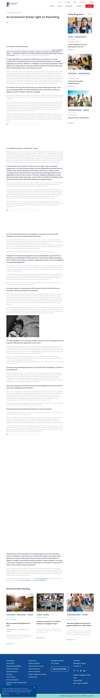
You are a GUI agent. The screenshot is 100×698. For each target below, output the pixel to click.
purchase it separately (39, 580)
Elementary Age (21, 614)
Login (74, 2)
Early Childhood (72, 73)
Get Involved (10, 677)
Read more (70, 49)
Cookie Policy (12, 693)
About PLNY (10, 663)
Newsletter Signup (79, 663)
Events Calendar (34, 672)
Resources (69, 6)
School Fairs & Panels (36, 666)
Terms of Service (12, 680)
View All (90, 14)
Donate (91, 2)
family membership (24, 580)
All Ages (71, 37)
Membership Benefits (13, 666)
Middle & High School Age (75, 110)
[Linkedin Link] (68, 2)
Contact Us (77, 666)
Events (60, 6)
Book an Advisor (34, 663)
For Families (55, 663)
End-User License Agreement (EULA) (16, 683)
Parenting (86, 110)
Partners (9, 674)
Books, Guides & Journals (37, 674)
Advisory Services (12, 669)
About (52, 6)
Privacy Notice (23, 693)
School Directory (34, 669)
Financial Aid (33, 677)
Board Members (12, 672)
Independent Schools (80, 37)
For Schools (83, 2)
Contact (79, 6)
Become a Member (59, 669)
